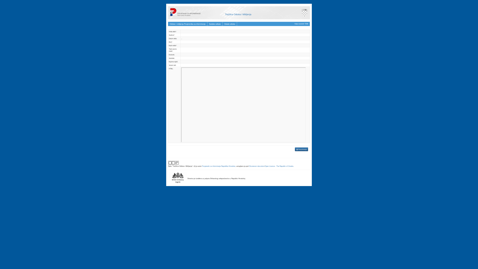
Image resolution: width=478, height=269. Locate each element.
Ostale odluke (229, 24)
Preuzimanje (302, 149)
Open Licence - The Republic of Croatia (279, 166)
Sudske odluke (215, 24)
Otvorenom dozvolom (256, 166)
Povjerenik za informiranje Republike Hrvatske (218, 166)
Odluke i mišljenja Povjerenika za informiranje (188, 24)
